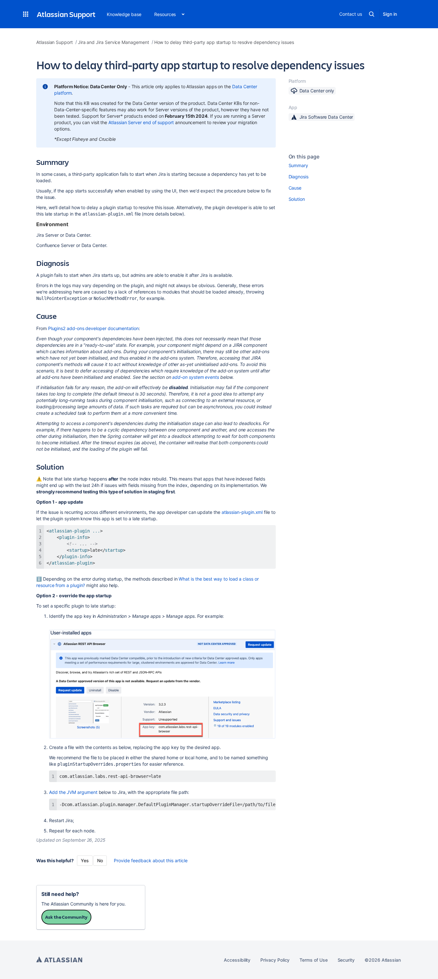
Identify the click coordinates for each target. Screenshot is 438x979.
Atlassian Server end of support (141, 122)
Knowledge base (124, 14)
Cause (295, 188)
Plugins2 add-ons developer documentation (93, 328)
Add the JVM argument (73, 792)
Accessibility (237, 960)
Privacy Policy (275, 960)
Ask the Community (66, 917)
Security (346, 960)
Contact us (350, 14)
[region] (162, 804)
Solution (297, 199)
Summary (298, 165)
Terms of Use (313, 960)
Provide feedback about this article (151, 860)
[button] (25, 14)
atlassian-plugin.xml (242, 512)
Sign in (390, 14)
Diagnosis (298, 176)
